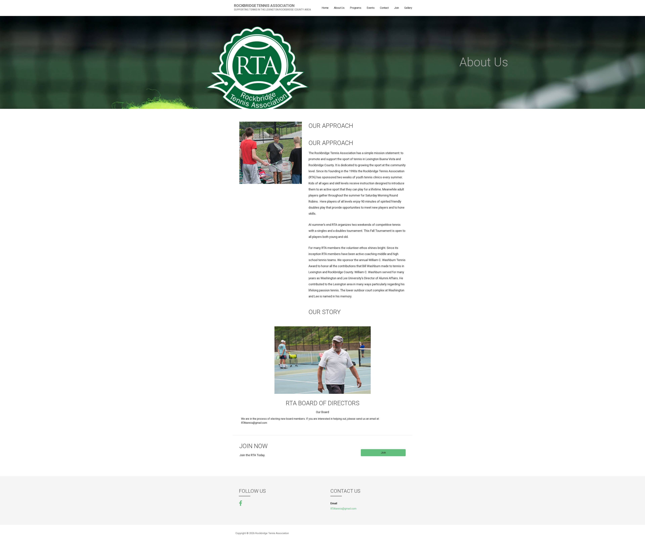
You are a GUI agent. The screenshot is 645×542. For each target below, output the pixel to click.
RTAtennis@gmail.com (343, 508)
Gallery (408, 7)
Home (325, 7)
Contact (384, 7)
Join (396, 7)
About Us (339, 7)
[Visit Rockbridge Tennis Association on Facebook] (240, 503)
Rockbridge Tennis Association (264, 6)
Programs (355, 7)
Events (371, 7)
